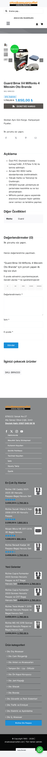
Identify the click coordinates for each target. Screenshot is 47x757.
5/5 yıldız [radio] (39, 287)
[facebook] (6, 431)
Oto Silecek (13, 686)
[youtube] (21, 431)
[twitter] (11, 431)
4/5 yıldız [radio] (31, 287)
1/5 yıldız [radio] (7, 287)
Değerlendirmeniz (13, 294)
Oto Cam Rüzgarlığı (17, 656)
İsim (6, 319)
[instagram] (16, 431)
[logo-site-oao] (23, 2)
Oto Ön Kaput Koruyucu (19, 674)
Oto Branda (13, 692)
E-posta (8, 332)
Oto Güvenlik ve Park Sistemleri (22, 698)
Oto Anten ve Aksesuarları (20, 662)
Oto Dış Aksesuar (15, 651)
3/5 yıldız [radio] (23, 287)
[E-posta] (35, 138)
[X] (16, 138)
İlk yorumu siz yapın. (14, 131)
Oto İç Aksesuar (14, 717)
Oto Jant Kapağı (16, 680)
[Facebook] (6, 138)
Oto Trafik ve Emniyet (17, 705)
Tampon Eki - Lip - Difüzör (21, 668)
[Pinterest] (26, 138)
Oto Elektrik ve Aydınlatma (19, 711)
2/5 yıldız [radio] (15, 287)
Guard (21, 218)
